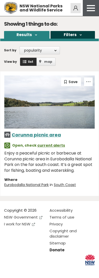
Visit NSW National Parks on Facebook (8, 270)
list (30, 61)
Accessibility (61, 210)
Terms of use (62, 217)
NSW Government (21, 217)
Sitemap (58, 243)
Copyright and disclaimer (63, 233)
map (48, 61)
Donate (57, 250)
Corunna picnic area (36, 135)
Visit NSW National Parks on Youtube (30, 270)
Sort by (10, 50)
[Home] (11, 8)
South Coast (65, 184)
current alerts (51, 145)
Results (24, 34)
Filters (70, 34)
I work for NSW (17, 224)
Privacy (56, 224)
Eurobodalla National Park (26, 184)
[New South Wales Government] (90, 259)
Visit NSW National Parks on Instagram (19, 270)
